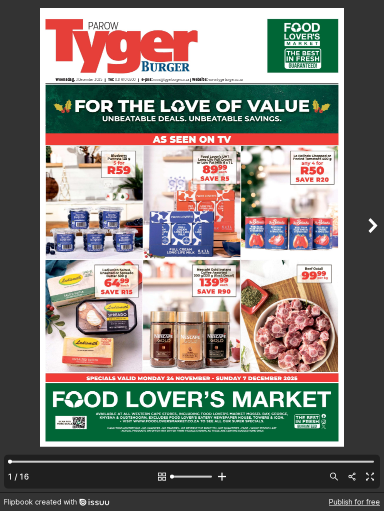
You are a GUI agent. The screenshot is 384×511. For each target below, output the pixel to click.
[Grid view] (162, 477)
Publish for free (354, 502)
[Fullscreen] (370, 477)
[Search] (334, 477)
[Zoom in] (222, 477)
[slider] (192, 477)
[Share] (352, 477)
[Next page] (372, 246)
